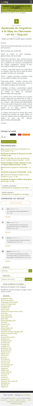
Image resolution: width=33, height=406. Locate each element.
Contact (11, 400)
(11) (5, 354)
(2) (5, 383)
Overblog (27, 395)
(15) (6, 348)
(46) (5, 324)
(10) (5, 361)
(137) (5, 308)
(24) (4, 335)
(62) (6, 317)
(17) (5, 346)
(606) (6, 299)
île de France (16, 25)
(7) (4, 376)
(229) (8, 304)
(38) (12, 332)
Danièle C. (14, 398)
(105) (11, 311)
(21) (5, 339)
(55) (4, 322)
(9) (4, 368)
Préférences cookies (16, 403)
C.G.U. (29, 400)
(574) (7, 300)
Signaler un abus (21, 400)
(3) (9, 381)
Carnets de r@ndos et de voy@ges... (16, 7)
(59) (4, 319)
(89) (4, 313)
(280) (9, 302)
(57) (8, 321)
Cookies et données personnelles (15, 402)
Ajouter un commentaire (16, 203)
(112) (5, 310)
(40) (7, 328)
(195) (6, 306)
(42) (4, 326)
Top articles (3, 400)
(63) (6, 315)
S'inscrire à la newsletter (8, 142)
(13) (6, 350)
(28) (9, 333)
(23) (7, 337)
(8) (6, 372)
